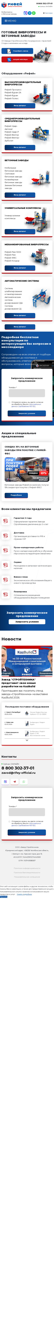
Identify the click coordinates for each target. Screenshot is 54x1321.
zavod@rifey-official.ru (18, 772)
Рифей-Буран (11, 95)
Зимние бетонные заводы (13, 186)
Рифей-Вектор (12, 135)
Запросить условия (27, 622)
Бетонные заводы (16, 160)
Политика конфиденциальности (27, 868)
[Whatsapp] (33, 13)
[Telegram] (29, 13)
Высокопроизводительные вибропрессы (23, 83)
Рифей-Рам (10, 255)
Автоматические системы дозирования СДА (14, 300)
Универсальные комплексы (23, 208)
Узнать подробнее (24, 894)
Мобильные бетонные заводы (13, 169)
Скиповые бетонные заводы (13, 175)
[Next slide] (27, 740)
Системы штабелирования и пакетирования (13, 291)
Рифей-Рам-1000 (13, 252)
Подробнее (16, 495)
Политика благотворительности (27, 873)
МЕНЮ (11, 20)
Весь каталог (20, 106)
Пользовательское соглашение (27, 877)
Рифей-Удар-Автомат (11, 127)
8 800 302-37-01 (44, 3)
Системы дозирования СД (13, 307)
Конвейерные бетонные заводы (13, 181)
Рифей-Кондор (12, 261)
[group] (27, 713)
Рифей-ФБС (10, 258)
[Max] (25, 13)
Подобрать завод (20, 51)
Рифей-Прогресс (13, 90)
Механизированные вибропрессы (27, 244)
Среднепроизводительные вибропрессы (22, 119)
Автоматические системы (22, 281)
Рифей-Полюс (11, 98)
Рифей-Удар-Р (12, 132)
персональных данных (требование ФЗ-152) (26, 405)
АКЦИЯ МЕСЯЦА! (20, 59)
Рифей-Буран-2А (13, 92)
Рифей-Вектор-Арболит (12, 139)
